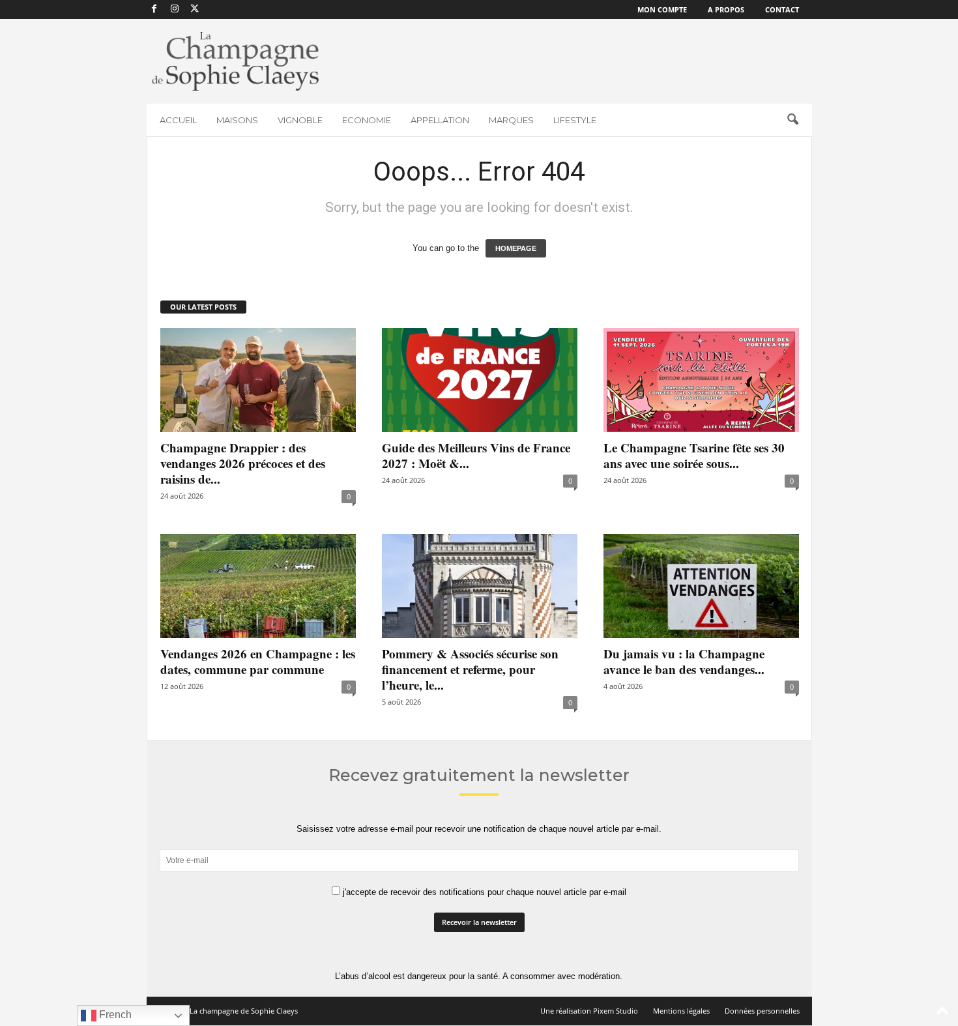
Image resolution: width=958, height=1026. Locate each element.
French (114, 1014)
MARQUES (511, 120)
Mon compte (662, 9)
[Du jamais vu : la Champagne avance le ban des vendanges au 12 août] (701, 586)
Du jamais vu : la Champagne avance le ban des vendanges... (683, 661)
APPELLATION (440, 120)
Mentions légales (681, 1011)
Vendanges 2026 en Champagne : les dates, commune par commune (257, 661)
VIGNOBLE (300, 120)
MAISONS (237, 120)
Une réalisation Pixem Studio (589, 1011)
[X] (195, 9)
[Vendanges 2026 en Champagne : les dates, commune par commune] (258, 586)
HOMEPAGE (515, 248)
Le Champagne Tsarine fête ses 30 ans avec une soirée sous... (694, 455)
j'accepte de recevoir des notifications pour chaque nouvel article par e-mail (483, 892)
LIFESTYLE (574, 120)
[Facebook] (154, 9)
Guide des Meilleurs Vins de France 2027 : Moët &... (476, 455)
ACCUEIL (178, 120)
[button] (792, 120)
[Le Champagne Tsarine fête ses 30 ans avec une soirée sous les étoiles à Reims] (701, 380)
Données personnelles (762, 1011)
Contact (782, 9)
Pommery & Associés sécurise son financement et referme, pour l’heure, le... (470, 669)
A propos (726, 9)
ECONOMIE (366, 120)
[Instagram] (174, 9)
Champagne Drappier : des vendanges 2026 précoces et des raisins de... (242, 463)
